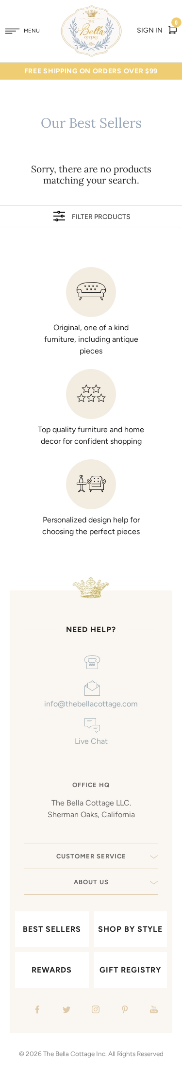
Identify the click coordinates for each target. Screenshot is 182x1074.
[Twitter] (65, 1010)
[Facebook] (36, 1010)
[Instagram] (94, 1010)
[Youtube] (153, 1010)
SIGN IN (150, 30)
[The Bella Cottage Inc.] (91, 10)
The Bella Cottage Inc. (75, 1053)
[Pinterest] (123, 1010)
